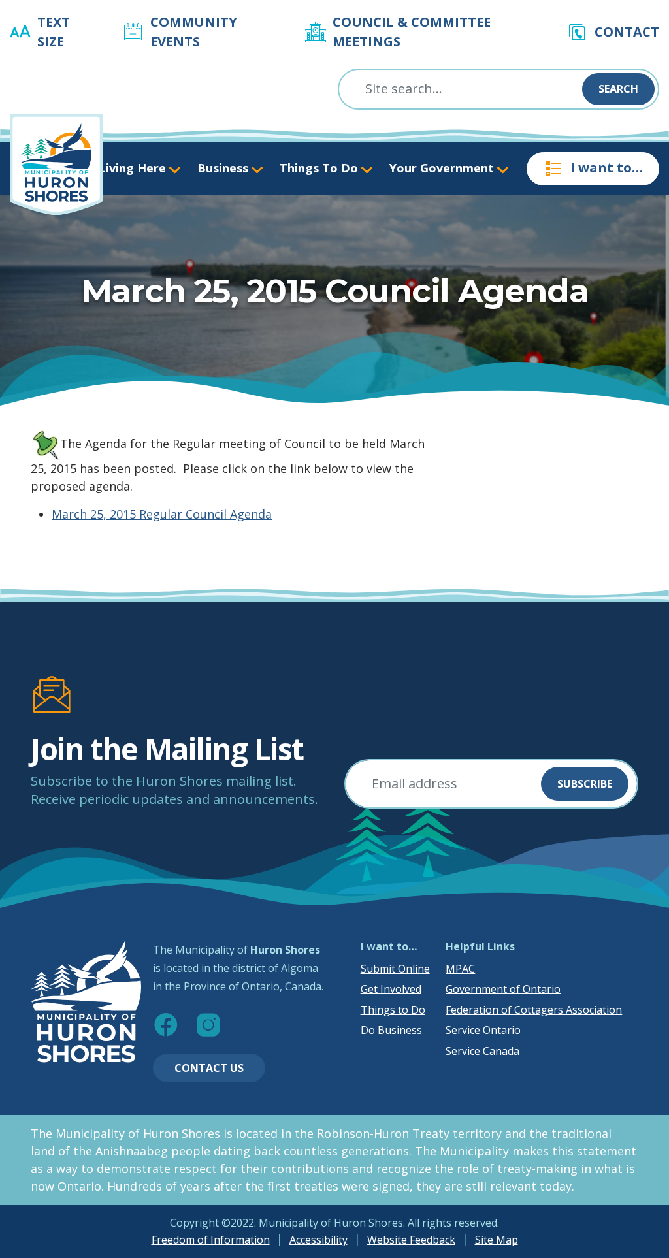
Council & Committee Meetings (412, 31)
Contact (627, 31)
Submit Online (395, 968)
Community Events (193, 31)
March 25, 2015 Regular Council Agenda (162, 514)
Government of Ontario (503, 989)
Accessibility (318, 1240)
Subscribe (584, 784)
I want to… (606, 167)
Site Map (496, 1240)
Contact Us (209, 1068)
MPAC (460, 968)
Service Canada (482, 1051)
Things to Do (393, 1010)
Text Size (53, 31)
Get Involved (391, 989)
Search (618, 89)
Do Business (391, 1030)
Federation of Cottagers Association (534, 1010)
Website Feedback (411, 1240)
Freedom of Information (211, 1240)
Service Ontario (483, 1030)
